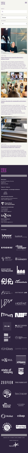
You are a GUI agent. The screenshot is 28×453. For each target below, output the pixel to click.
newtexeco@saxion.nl (8, 222)
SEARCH (2, 8)
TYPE (2, 14)
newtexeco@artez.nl (8, 199)
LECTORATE (3, 20)
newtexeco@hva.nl (7, 211)
